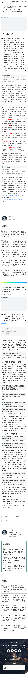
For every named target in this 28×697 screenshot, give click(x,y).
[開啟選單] (2, 2)
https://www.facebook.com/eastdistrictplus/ (12, 199)
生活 (4, 7)
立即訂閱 (14, 663)
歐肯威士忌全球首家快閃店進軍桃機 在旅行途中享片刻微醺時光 (18, 558)
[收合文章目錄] (24, 329)
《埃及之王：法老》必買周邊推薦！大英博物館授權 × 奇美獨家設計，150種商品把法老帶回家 (18, 566)
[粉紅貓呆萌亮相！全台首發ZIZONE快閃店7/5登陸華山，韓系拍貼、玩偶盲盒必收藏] (7, 551)
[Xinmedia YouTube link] (15, 650)
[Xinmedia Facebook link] (8, 650)
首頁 (1, 7)
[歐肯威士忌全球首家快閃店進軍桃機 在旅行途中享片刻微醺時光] (7, 559)
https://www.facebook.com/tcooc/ (9, 195)
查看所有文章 (12, 219)
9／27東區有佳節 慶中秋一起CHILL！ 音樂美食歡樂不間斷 (17, 7)
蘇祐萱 (4, 294)
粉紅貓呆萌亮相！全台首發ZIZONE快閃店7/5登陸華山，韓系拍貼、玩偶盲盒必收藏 (18, 551)
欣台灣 (4, 14)
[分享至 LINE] (7, 34)
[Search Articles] (22, 2)
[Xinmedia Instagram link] (12, 650)
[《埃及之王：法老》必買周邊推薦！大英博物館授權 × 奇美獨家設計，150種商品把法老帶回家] (7, 567)
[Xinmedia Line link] (19, 650)
